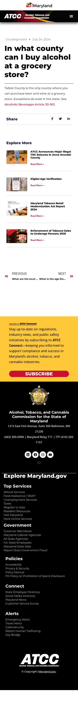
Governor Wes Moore (18, 531)
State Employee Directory (22, 592)
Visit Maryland (13, 515)
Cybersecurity (14, 627)
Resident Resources (17, 511)
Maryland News (15, 599)
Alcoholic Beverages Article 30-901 (30, 104)
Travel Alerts (13, 623)
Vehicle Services (14, 492)
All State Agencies (16, 538)
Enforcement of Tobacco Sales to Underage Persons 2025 (50, 232)
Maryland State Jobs (17, 546)
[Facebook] (35, 454)
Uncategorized (16, 39)
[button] (71, 16)
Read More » (37, 164)
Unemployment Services (20, 499)
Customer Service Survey (22, 603)
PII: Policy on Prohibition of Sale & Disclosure (35, 576)
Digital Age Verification (46, 179)
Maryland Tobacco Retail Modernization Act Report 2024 (47, 206)
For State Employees (17, 542)
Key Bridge (12, 634)
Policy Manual (14, 572)
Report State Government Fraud (25, 550)
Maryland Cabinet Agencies (22, 535)
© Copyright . (39, 671)
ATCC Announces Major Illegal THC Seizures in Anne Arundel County (50, 154)
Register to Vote (14, 507)
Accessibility (13, 564)
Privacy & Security (17, 568)
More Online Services (18, 518)
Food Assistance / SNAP (19, 496)
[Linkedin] (28, 454)
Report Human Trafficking (22, 631)
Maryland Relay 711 (40, 437)
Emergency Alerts (17, 619)
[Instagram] (43, 454)
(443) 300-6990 (14, 437)
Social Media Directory (20, 596)
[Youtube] (50, 454)
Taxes (7, 503)
